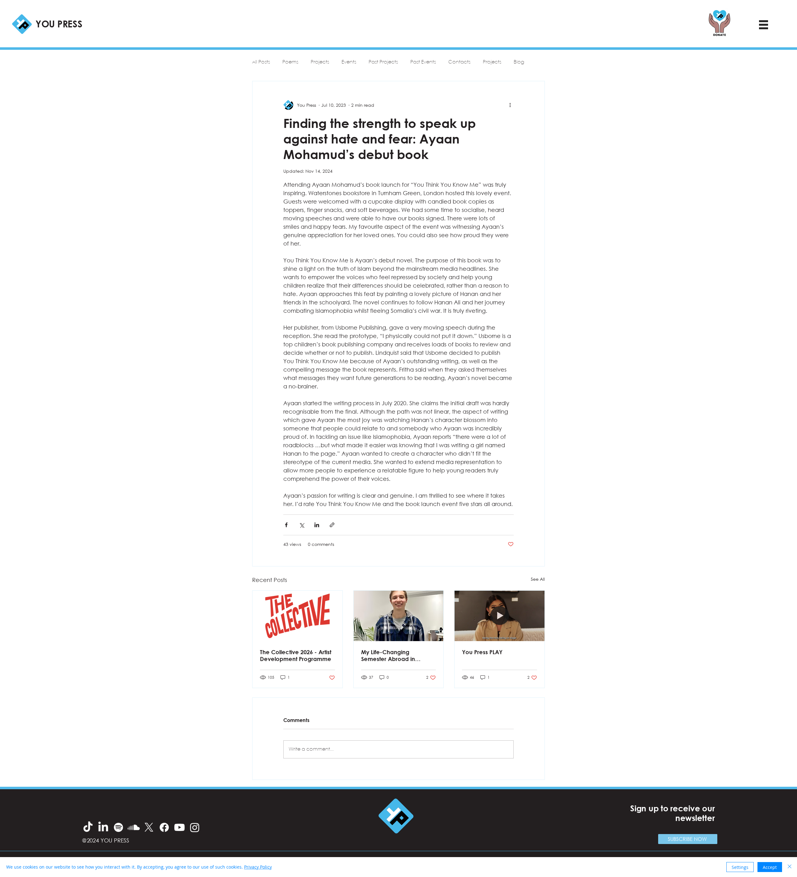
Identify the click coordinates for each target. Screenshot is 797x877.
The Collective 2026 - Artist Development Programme (295, 655)
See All (538, 579)
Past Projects (383, 62)
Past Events (423, 62)
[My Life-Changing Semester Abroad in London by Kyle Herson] (399, 616)
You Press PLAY (482, 652)
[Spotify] (118, 827)
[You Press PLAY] (500, 616)
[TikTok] (88, 827)
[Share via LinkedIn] (317, 525)
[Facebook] (164, 827)
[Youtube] (179, 827)
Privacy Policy (258, 867)
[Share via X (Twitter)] (301, 525)
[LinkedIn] (103, 827)
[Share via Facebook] (286, 525)
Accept (770, 867)
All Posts (261, 62)
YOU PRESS (58, 23)
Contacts (459, 62)
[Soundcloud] (134, 827)
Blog (519, 62)
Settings (740, 867)
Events (349, 62)
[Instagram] (195, 827)
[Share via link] (332, 525)
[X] (149, 827)
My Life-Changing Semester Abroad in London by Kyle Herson (392, 655)
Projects (320, 62)
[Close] (789, 867)
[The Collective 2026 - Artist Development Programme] (297, 616)
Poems (290, 62)
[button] (687, 839)
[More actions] (510, 105)
